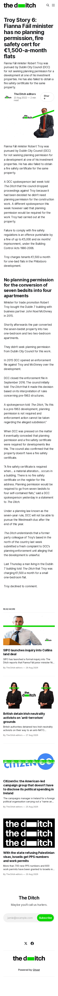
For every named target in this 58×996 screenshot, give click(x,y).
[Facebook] (32, 943)
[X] (25, 943)
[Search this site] (47, 5)
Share (46, 97)
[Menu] (53, 5)
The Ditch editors (25, 94)
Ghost (36, 969)
